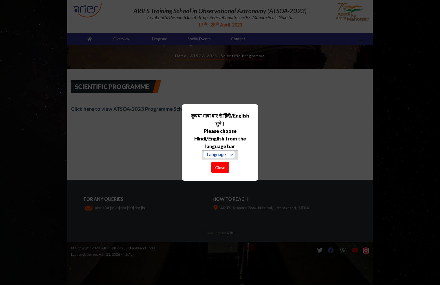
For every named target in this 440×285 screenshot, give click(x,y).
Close (220, 167)
